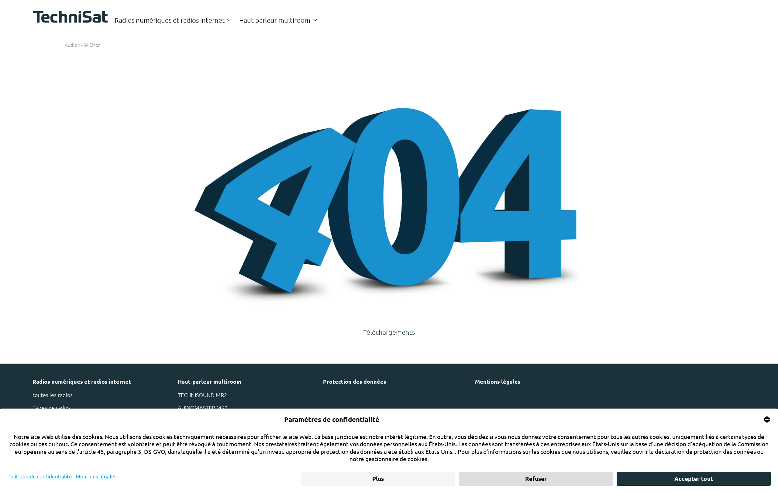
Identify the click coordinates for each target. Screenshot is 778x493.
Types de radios (52, 407)
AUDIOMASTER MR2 (203, 407)
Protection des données (354, 381)
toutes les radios (53, 394)
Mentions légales (498, 381)
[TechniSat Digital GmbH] (72, 18)
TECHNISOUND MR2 (202, 394)
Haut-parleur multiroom (275, 20)
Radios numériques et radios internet (170, 20)
